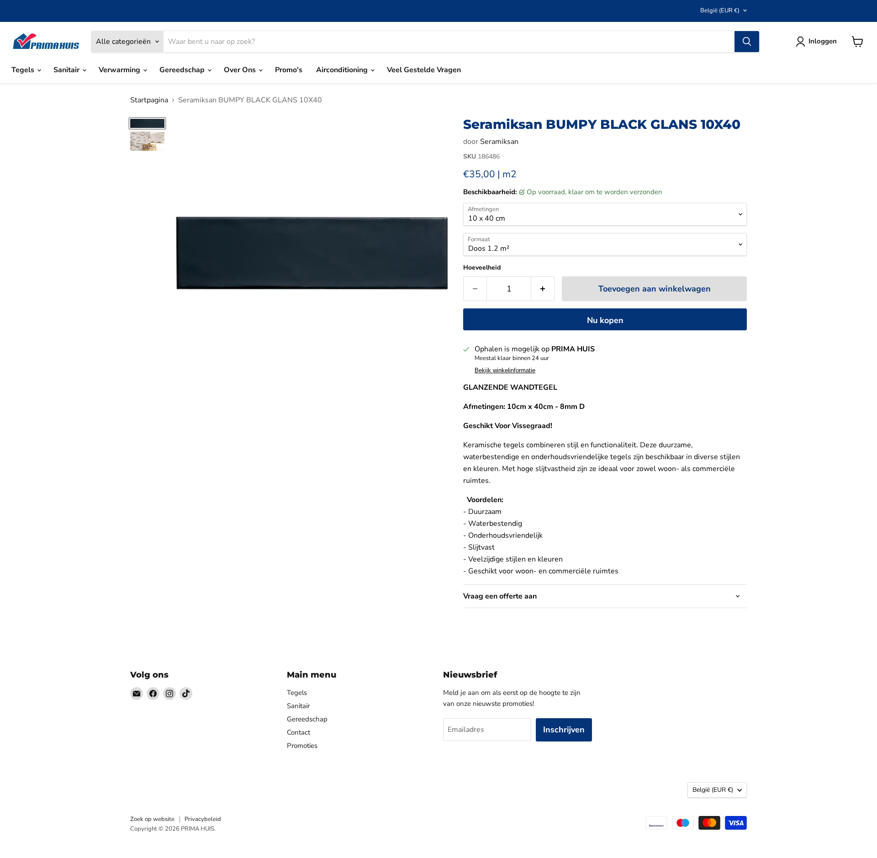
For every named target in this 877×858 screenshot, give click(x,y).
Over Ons (241, 70)
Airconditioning (343, 70)
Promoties (302, 745)
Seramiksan (499, 142)
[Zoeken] (746, 41)
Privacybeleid (203, 819)
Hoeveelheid (482, 267)
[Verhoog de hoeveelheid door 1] (543, 289)
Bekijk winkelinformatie (505, 370)
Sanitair (67, 70)
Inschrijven (564, 729)
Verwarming (120, 70)
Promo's (288, 70)
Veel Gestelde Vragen (424, 70)
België (720, 10)
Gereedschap (182, 70)
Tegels (23, 70)
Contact (298, 732)
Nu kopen (605, 320)
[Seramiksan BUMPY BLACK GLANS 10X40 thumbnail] (147, 123)
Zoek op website (152, 819)
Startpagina (149, 100)
